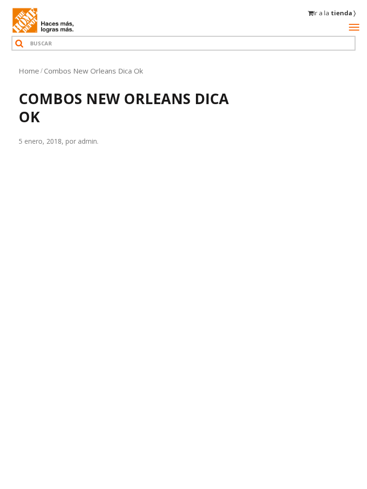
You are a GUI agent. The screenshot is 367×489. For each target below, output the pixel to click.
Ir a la (334, 13)
